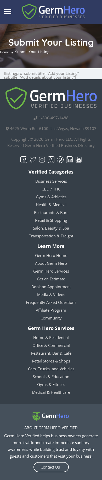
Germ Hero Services (51, 271)
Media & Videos (51, 294)
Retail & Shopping (51, 220)
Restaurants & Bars (51, 212)
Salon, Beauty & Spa (51, 228)
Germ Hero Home (51, 255)
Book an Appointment (51, 286)
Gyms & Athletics (51, 196)
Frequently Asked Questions (51, 302)
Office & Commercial (51, 345)
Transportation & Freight (51, 235)
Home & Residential (51, 337)
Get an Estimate (51, 278)
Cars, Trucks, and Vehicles (51, 368)
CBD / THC (51, 189)
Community (51, 318)
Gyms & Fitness (51, 384)
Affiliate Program (51, 310)
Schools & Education (51, 376)
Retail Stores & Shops (51, 361)
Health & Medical (51, 204)
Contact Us (50, 467)
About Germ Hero (51, 263)
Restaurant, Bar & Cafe (51, 353)
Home (4, 52)
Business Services (51, 181)
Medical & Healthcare (51, 392)
